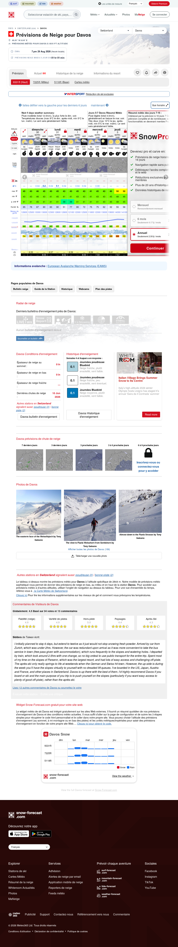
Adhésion (54, 871)
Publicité (30, 914)
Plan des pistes (103, 289)
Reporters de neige (60, 888)
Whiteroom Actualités (21, 888)
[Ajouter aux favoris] (137, 72)
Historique (66, 289)
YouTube (150, 888)
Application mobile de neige (65, 882)
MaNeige (14, 899)
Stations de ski (17, 871)
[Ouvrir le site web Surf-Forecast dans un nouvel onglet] (13, 3)
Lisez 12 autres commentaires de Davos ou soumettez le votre (47, 687)
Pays (10, 28)
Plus (14, 166)
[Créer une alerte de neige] (146, 72)
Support (45, 914)
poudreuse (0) (42, 407)
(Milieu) (41, 82)
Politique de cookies (77, 931)
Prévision (18, 73)
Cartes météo (82, 82)
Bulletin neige (20, 289)
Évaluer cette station (25, 694)
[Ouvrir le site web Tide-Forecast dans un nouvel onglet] (42, 3)
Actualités (109, 14)
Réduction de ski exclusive (100, 94)
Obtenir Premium (159, 3)
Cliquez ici (21, 595)
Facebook (151, 871)
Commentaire (121, 914)
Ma (140, 14)
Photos (126, 14)
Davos (43, 28)
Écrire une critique (52, 694)
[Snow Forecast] (11, 14)
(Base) (61, 82)
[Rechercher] (76, 14)
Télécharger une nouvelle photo (91, 555)
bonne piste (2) (104, 575)
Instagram (151, 877)
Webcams (84, 289)
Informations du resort (107, 73)
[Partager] (155, 72)
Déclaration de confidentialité (49, 931)
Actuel (38, 73)
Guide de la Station (44, 289)
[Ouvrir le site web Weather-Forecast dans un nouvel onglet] (56, 3)
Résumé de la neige (20, 882)
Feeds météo (56, 893)
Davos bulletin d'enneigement (38, 417)
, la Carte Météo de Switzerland (50, 591)
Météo (93, 14)
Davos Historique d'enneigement (89, 415)
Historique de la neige (69, 73)
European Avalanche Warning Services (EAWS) (77, 266)
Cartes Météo (16, 877)
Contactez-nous (63, 914)
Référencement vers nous (93, 914)
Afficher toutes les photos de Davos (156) (89, 549)
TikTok (149, 882)
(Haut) (20, 82)
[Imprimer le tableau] (164, 72)
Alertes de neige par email (64, 877)
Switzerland (26, 28)
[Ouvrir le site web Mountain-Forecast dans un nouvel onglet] (28, 3)
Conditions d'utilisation (19, 931)
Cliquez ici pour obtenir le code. (94, 723)
